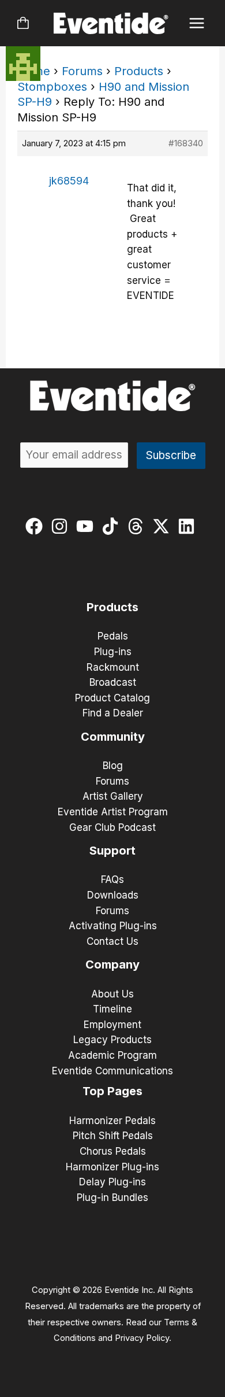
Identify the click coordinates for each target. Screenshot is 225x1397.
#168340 (185, 143)
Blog (113, 765)
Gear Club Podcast (112, 827)
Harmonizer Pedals (112, 1120)
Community (113, 737)
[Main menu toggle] (197, 23)
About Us (112, 994)
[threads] (138, 526)
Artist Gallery (112, 796)
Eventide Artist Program (113, 812)
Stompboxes (52, 87)
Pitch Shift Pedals (113, 1135)
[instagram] (62, 526)
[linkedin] (189, 526)
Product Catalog (112, 698)
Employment (112, 1024)
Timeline (112, 1009)
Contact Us (112, 941)
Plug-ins (113, 651)
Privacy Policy (142, 1338)
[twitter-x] (163, 526)
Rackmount (113, 667)
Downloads (112, 895)
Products (138, 71)
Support (112, 851)
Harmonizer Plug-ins (112, 1167)
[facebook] (36, 526)
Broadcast (112, 682)
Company (112, 964)
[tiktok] (113, 526)
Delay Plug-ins (112, 1182)
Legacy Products (112, 1039)
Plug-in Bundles (112, 1197)
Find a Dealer (112, 713)
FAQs (112, 879)
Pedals (112, 636)
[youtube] (87, 526)
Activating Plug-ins (113, 926)
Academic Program (112, 1055)
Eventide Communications (112, 1071)
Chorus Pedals (113, 1151)
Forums (82, 71)
